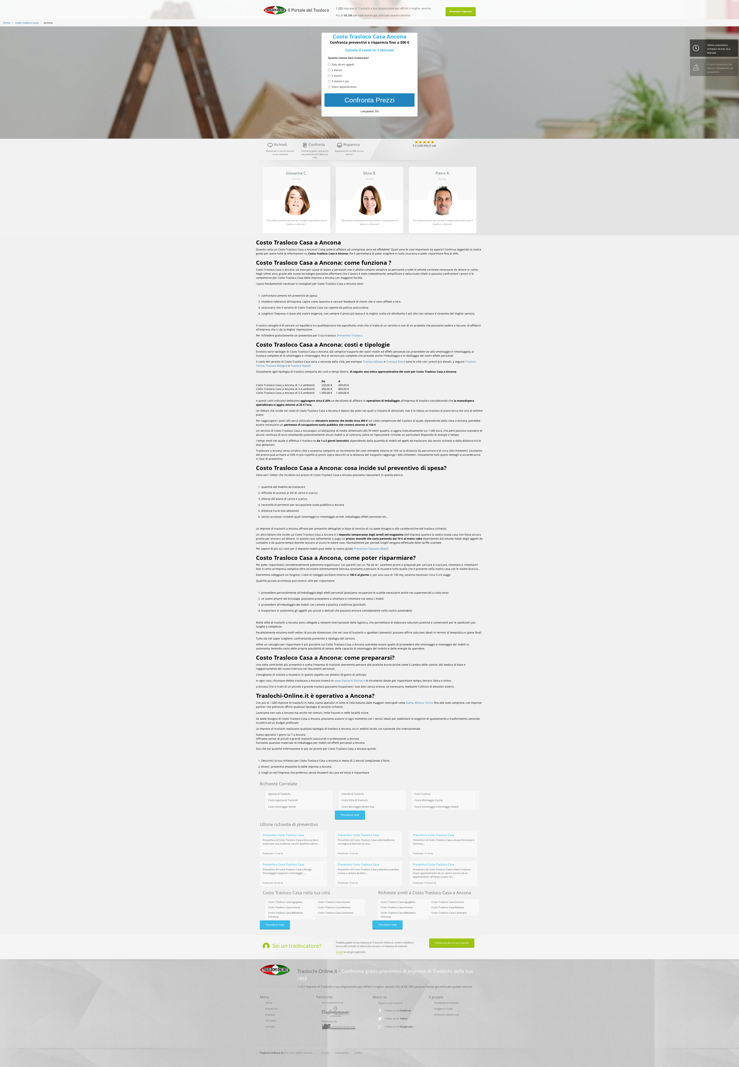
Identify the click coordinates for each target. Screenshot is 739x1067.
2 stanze (337, 75)
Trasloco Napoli (301, 365)
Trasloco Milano (373, 361)
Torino (429, 703)
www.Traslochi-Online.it (349, 680)
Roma (409, 703)
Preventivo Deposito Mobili (371, 548)
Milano (419, 703)
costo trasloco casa (26, 22)
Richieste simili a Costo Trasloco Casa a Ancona (424, 892)
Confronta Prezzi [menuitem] (369, 100)
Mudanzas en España (446, 1002)
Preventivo (271, 1008)
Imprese (270, 1014)
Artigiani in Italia (443, 1008)
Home (6, 22)
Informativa (341, 1052)
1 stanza (337, 70)
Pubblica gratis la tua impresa (452, 942)
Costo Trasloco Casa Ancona (334, 902)
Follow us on (398, 1010)
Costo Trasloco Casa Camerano (335, 912)
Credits (358, 1052)
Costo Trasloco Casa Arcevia (284, 907)
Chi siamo (270, 1020)
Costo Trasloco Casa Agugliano (285, 902)
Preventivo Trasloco (349, 335)
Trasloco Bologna (277, 365)
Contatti (270, 1026)
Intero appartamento (344, 86)
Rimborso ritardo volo (446, 1014)
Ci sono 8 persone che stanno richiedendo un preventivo (720, 50)
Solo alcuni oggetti (343, 64)
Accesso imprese (460, 11)
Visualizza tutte (350, 814)
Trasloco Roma (395, 361)
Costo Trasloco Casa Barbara (334, 907)
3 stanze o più (340, 81)
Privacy (325, 1052)
